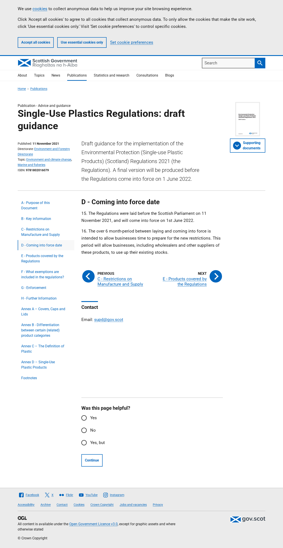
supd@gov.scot (108, 319)
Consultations (147, 75)
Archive (45, 504)
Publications (77, 75)
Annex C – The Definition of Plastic (42, 349)
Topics (39, 75)
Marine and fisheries (31, 165)
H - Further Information (39, 298)
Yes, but (97, 442)
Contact (62, 504)
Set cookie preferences (131, 42)
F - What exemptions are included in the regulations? (42, 274)
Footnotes (29, 378)
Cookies (79, 504)
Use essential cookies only (82, 42)
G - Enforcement (33, 288)
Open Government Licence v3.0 (93, 524)
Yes (93, 417)
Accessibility (26, 504)
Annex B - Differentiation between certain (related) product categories (40, 330)
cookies (40, 8)
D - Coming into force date (41, 245)
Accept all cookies (35, 42)
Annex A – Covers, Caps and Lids (43, 311)
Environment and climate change (48, 159)
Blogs (169, 75)
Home (22, 88)
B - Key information (36, 219)
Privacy (158, 504)
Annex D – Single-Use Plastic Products (38, 364)
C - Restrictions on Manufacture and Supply (40, 232)
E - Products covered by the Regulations (42, 258)
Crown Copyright (102, 504)
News (56, 75)
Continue (92, 460)
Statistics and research (111, 75)
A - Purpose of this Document (35, 205)
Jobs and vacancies (133, 504)
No (93, 430)
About (22, 75)
